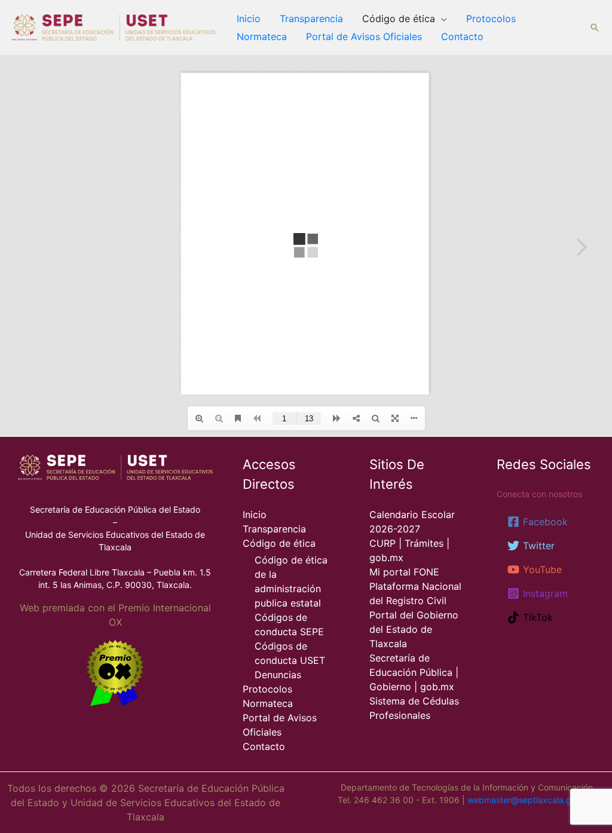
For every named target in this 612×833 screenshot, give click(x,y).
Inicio (249, 18)
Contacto (462, 36)
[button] (594, 27)
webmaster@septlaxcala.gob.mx (531, 800)
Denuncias (278, 675)
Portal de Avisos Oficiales (364, 36)
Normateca (262, 36)
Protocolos (491, 18)
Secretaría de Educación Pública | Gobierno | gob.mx (413, 672)
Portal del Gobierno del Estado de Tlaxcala (413, 629)
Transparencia (311, 18)
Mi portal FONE (404, 572)
